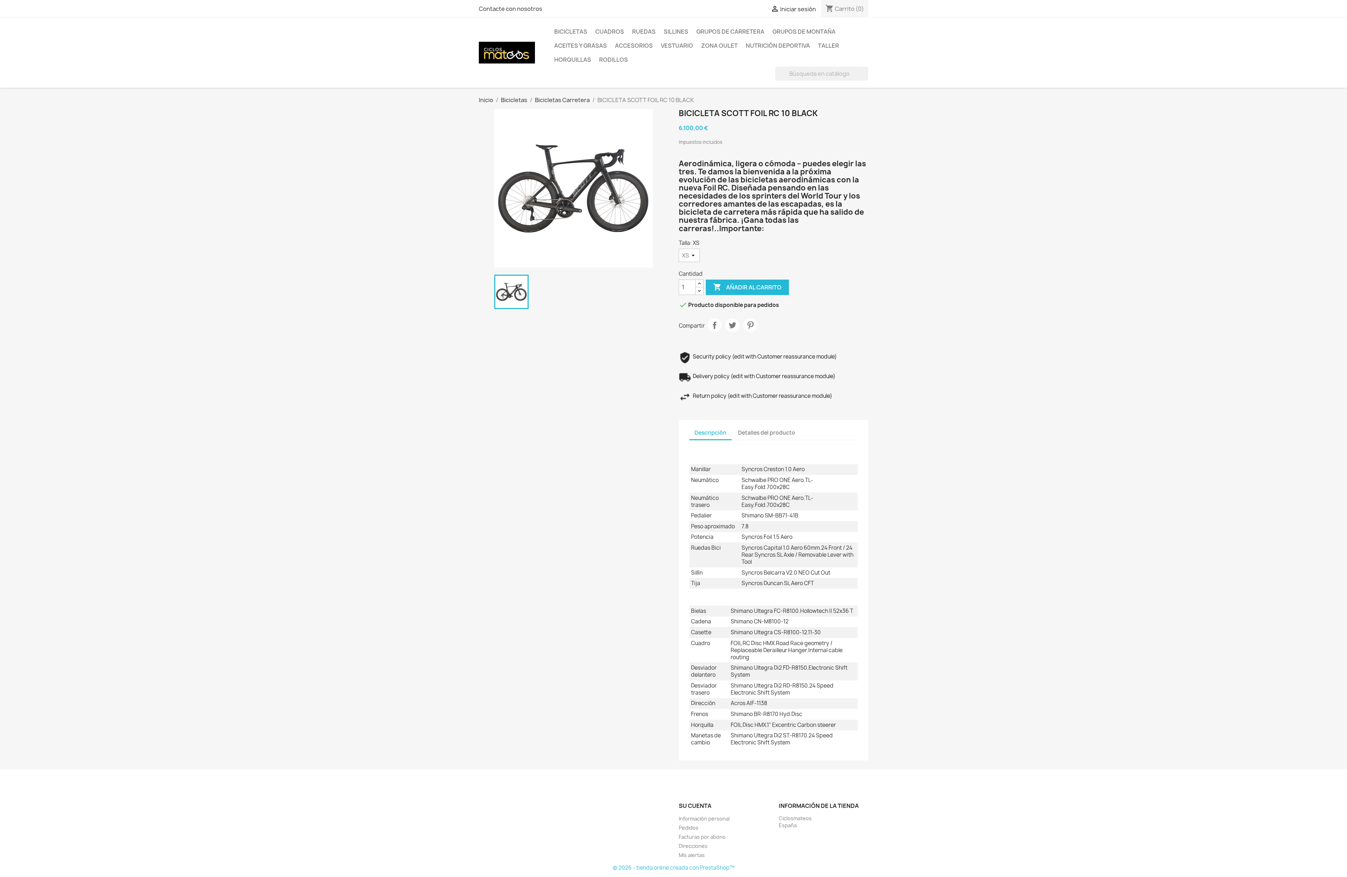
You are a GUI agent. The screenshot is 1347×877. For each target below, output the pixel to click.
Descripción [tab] (710, 432)
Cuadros (609, 31)
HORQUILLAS (572, 59)
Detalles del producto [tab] (766, 432)
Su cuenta (695, 806)
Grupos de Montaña (804, 31)
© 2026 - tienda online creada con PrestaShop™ (674, 867)
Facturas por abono (702, 837)
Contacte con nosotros (510, 9)
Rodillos (613, 59)
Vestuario (677, 45)
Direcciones (693, 846)
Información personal (704, 818)
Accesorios (634, 45)
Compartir (715, 325)
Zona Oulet (719, 45)
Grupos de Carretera (730, 31)
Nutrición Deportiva (778, 45)
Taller (828, 45)
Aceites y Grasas (580, 45)
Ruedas (644, 31)
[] (865, 78)
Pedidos (688, 827)
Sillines (676, 31)
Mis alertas (692, 855)
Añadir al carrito (747, 287)
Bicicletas (570, 31)
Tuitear (732, 325)
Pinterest (750, 325)
